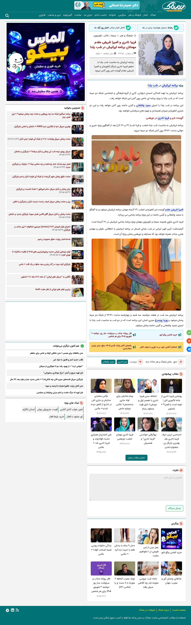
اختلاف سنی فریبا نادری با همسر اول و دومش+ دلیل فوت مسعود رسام (148, 402)
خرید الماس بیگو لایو (168, 334)
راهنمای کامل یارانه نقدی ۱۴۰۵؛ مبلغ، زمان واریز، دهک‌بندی (111, 347)
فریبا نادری (163, 118)
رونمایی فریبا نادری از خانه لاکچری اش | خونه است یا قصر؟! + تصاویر (171, 402)
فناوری (42, 15)
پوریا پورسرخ (161, 320)
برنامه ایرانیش (170, 85)
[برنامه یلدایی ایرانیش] (136, 275)
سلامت (77, 15)
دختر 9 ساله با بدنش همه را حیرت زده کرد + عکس (124, 550)
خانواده (112, 15)
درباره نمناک (163, 610)
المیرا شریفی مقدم (174, 209)
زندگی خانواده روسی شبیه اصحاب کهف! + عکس (101, 550)
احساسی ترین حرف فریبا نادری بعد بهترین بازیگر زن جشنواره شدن (171, 441)
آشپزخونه (67, 15)
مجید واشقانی (143, 105)
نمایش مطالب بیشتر (136, 457)
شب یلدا (153, 85)
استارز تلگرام (29, 409)
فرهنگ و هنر (134, 15)
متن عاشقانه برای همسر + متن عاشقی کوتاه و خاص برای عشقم (56, 353)
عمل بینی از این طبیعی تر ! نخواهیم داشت (149, 552)
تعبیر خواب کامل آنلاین (71, 409)
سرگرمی (122, 15)
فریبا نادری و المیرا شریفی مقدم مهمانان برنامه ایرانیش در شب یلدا (113, 45)
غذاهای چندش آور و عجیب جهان (171, 581)
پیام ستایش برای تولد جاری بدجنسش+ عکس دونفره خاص (124, 402)
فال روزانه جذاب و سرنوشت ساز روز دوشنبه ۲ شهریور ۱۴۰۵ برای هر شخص (111, 335)
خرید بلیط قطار (56, 416)
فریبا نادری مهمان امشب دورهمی (124, 437)
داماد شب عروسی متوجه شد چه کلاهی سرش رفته (148, 583)
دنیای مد (88, 15)
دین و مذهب (54, 15)
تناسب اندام (101, 15)
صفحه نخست (179, 610)
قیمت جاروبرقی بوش (47, 409)
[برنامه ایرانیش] (136, 170)
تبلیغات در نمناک (147, 610)
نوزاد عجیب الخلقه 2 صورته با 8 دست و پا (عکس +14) (124, 583)
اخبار (145, 15)
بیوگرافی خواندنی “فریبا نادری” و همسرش (148, 439)
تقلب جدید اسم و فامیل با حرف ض (68, 359)
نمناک (153, 15)
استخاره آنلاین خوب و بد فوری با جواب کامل (158, 347)
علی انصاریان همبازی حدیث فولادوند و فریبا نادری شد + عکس (101, 441)
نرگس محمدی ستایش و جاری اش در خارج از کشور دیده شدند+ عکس (101, 402)
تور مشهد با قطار (75, 416)
